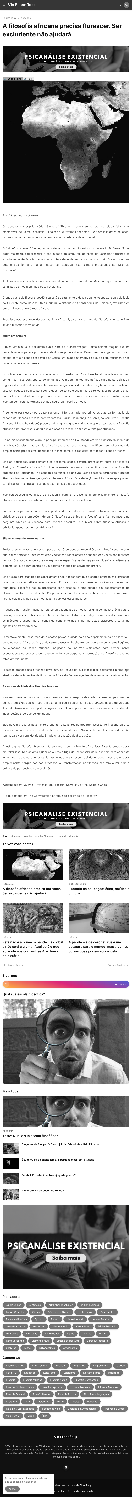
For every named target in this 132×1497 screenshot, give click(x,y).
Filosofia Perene (41, 1394)
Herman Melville (100, 1319)
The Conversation (39, 795)
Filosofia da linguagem (96, 1394)
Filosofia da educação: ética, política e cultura (99, 891)
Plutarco (86, 1333)
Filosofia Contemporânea (20, 1387)
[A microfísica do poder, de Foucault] (11, 1194)
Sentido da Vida (51, 1408)
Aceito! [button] (12, 1488)
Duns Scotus (107, 1312)
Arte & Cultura (40, 1365)
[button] (4, 5)
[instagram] (66, 1467)
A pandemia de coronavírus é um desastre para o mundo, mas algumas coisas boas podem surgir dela (98, 946)
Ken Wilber (39, 1326)
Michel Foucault (107, 1326)
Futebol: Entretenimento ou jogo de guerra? (49, 1175)
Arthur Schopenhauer (61, 1304)
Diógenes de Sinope (58, 1312)
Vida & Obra (13, 1415)
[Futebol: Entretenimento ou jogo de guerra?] (11, 1178)
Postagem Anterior (14, 965)
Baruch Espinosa (89, 1304)
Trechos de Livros (114, 1408)
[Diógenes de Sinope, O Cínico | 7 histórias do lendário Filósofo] (11, 1148)
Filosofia (27, 836)
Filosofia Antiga (58, 1379)
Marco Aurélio (60, 1326)
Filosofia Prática (67, 1394)
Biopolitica (79, 1365)
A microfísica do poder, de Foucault (44, 1190)
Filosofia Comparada (86, 1379)
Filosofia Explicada (52, 1387)
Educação (25, 18)
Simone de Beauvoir (68, 1340)
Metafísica (43, 1401)
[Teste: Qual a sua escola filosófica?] (66, 1111)
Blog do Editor (101, 1365)
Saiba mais (30, 1481)
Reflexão (92, 1401)
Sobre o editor (56, 1491)
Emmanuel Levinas (16, 1319)
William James (47, 1347)
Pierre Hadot (52, 1333)
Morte (60, 1401)
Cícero (36, 1312)
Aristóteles (35, 1304)
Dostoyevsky (85, 1312)
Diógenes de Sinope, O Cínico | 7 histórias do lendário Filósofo (60, 1144)
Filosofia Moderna (108, 1387)
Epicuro (39, 1319)
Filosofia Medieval (80, 1387)
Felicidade (113, 1372)
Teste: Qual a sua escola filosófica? (30, 1136)
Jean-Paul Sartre (15, 1326)
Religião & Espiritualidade (20, 1408)
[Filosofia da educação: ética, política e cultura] (99, 864)
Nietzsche (31, 1333)
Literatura (11, 1401)
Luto (27, 1401)
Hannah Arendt (75, 1319)
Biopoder (61, 1365)
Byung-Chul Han (15, 1312)
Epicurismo (49, 1372)
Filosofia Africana (43, 836)
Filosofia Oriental (15, 1394)
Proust (102, 1333)
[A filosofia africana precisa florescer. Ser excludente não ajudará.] (33, 864)
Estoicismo (69, 1372)
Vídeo (31, 1415)
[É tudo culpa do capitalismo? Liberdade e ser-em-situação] (11, 1163)
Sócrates (11, 1347)
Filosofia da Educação (66, 836)
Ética (44, 1415)
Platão (70, 1333)
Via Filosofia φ (22, 4)
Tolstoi (27, 1347)
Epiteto (55, 1319)
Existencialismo (91, 1372)
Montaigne (12, 1333)
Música (75, 1401)
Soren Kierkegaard (97, 1340)
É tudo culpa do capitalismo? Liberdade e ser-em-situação (58, 1159)
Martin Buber (83, 1326)
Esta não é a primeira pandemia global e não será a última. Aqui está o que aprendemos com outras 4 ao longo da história (33, 949)
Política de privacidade (80, 1491)
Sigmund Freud (40, 1340)
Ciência (121, 1365)
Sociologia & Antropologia (82, 1408)
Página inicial (10, 18)
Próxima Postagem (118, 965)
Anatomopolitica (15, 1365)
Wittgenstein (70, 1347)
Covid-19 (11, 1372)
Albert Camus (13, 1304)
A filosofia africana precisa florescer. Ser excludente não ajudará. (32, 891)
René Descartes (15, 1340)
